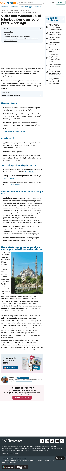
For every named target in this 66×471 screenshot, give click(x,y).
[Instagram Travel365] (47, 441)
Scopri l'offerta (30, 172)
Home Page (4, 7)
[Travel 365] (8, 3)
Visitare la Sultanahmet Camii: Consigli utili (17, 37)
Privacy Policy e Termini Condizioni (45, 460)
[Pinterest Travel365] (62, 441)
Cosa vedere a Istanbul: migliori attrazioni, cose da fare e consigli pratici (55, 26)
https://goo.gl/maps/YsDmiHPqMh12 (16, 131)
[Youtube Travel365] (57, 441)
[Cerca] (19, 2)
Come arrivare (8, 32)
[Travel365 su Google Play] (8, 467)
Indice (5, 28)
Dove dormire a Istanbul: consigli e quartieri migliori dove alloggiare (54, 80)
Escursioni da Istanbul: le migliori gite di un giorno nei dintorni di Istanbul (55, 72)
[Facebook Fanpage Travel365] (42, 441)
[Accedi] (52, 2)
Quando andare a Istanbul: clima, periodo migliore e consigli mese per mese (54, 58)
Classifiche (37, 7)
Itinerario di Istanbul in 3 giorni (55, 38)
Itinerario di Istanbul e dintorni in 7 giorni (55, 33)
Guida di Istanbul (53, 19)
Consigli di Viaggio (26, 7)
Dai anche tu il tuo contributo (24, 381)
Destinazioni (14, 7)
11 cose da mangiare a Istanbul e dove (55, 65)
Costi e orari (8, 34)
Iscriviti (61, 3)
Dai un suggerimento (22, 397)
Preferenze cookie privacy (9, 462)
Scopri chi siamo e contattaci (10, 453)
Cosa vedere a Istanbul (11, 95)
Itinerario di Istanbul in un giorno (55, 43)
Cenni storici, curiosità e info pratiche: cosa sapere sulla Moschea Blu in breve (21, 40)
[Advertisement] (22, 56)
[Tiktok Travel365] (52, 441)
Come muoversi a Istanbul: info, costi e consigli (55, 49)
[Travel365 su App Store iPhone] (21, 467)
